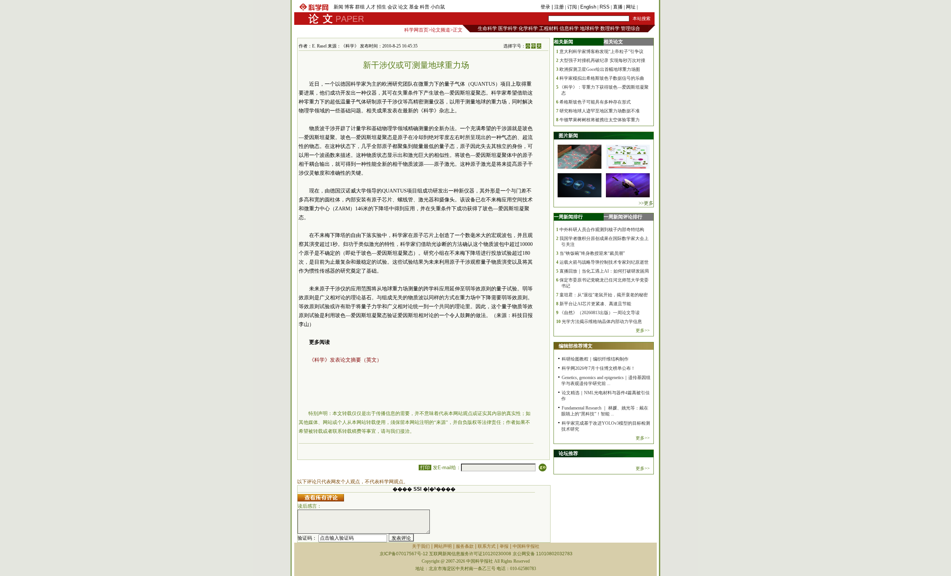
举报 (504, 546)
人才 (371, 7)
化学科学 (528, 28)
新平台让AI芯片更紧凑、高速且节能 (595, 303)
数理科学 (610, 28)
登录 (546, 7)
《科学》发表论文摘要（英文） (345, 360)
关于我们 (421, 546)
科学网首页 (416, 30)
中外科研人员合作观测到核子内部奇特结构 (601, 229)
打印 (425, 467)
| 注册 (558, 7)
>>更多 (646, 203)
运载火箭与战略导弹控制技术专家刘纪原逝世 (604, 262)
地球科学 (589, 28)
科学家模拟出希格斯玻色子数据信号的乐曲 (601, 78)
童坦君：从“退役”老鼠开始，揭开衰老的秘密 (603, 294)
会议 (392, 7)
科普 (424, 7)
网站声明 (443, 546)
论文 (403, 7)
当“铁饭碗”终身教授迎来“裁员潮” (592, 253)
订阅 (572, 7)
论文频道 (440, 30)
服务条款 (465, 546)
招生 (381, 7)
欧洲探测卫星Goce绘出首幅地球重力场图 (599, 69)
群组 (360, 7)
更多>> (643, 330)
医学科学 (507, 28)
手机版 (646, 7)
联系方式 (487, 546)
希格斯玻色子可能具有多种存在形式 (595, 102)
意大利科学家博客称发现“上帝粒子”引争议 (601, 51)
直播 (618, 7)
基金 (414, 7)
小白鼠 (438, 7)
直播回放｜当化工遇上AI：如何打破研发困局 (604, 271)
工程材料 (548, 28)
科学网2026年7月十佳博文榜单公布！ (598, 368)
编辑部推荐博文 (576, 346)
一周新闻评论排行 (623, 217)
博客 (349, 7)
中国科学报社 (526, 546)
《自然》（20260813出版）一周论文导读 (599, 312)
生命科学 (487, 28)
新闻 (338, 7)
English (588, 7)
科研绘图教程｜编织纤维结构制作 (595, 359)
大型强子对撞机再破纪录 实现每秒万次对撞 (602, 60)
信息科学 (569, 28)
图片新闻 (568, 135)
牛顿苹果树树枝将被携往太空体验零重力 (599, 119)
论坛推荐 (568, 453)
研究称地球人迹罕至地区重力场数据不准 (599, 110)
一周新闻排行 (568, 217)
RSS (605, 7)
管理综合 (630, 28)
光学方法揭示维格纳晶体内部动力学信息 (602, 321)
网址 (631, 7)
